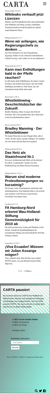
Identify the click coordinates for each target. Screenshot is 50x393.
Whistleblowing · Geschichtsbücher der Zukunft (23, 104)
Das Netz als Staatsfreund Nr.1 (19, 155)
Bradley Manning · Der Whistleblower (23, 130)
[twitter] (40, 391)
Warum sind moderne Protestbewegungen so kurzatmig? (24, 181)
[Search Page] (36, 391)
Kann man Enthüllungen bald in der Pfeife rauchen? (25, 73)
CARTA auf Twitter (19, 325)
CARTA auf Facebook (20, 322)
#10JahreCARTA (18, 330)
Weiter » (29, 271)
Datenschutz (39, 357)
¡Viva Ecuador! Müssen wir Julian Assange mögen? (24, 251)
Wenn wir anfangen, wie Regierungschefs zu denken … (24, 45)
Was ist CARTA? (12, 357)
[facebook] (44, 391)
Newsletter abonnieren (20, 339)
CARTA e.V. (22, 357)
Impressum (30, 357)
